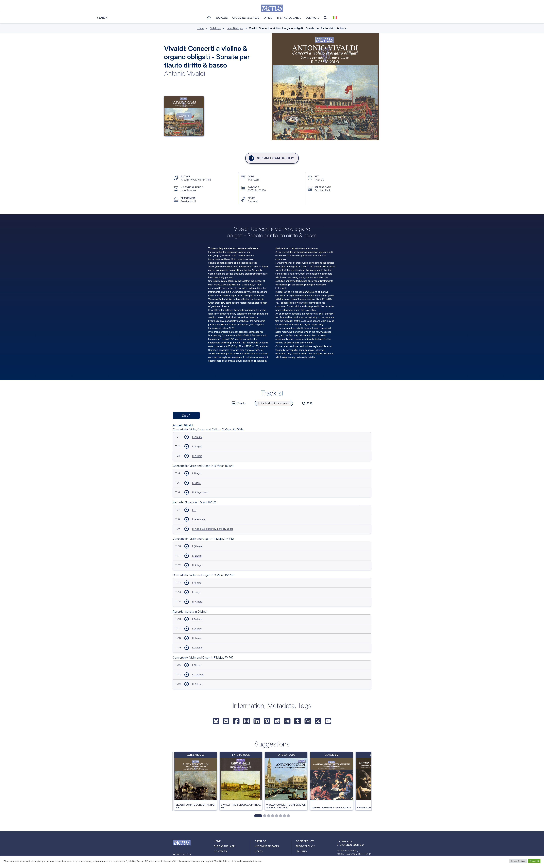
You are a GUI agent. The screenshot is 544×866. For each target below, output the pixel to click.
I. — (194, 510)
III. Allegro (197, 456)
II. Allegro (197, 628)
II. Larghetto (198, 674)
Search (326, 17)
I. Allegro (196, 473)
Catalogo (215, 28)
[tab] (258, 815)
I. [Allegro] (197, 437)
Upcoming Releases (267, 846)
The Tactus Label (289, 17)
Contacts (312, 17)
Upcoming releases (245, 17)
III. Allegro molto (200, 492)
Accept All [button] (534, 861)
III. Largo (196, 638)
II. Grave (196, 483)
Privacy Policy (305, 846)
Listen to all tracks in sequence (273, 403)
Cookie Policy (305, 841)
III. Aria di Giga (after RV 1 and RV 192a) (212, 529)
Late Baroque (235, 28)
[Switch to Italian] (335, 17)
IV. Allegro (197, 647)
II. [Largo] (196, 446)
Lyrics (268, 17)
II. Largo (196, 592)
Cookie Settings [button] (518, 861)
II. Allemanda (198, 519)
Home (209, 17)
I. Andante (197, 619)
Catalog (222, 17)
